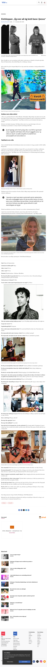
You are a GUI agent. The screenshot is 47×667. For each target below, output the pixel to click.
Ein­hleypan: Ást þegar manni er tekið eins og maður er (21, 561)
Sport (30, 637)
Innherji (38, 634)
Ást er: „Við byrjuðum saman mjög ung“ (18, 616)
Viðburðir (39, 638)
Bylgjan (38, 641)
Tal (37, 646)
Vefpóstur (15, 649)
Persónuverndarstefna (5, 641)
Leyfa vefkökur (24, 661)
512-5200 (17, 638)
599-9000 (5, 645)
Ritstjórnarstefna (16, 643)
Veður (38, 640)
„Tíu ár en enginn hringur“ (15, 554)
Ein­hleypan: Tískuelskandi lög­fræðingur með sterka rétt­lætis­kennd (24, 582)
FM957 (38, 643)
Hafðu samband (16, 641)
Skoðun (30, 640)
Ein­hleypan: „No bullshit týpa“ (16, 602)
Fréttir (30, 634)
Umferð (14, 648)
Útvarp (30, 643)
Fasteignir (39, 635)
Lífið (29, 638)
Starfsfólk (15, 646)
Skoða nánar (6, 658)
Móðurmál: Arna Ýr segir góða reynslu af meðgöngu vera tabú (23, 609)
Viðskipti (30, 635)
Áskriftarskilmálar (16, 644)
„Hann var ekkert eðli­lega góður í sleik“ (18, 568)
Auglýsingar (15, 640)
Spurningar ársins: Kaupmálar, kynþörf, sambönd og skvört (22, 595)
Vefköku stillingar (10, 661)
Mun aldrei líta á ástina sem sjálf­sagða (18, 589)
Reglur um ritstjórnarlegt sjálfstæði (6, 639)
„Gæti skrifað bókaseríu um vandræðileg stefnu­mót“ (21, 575)
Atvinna (38, 637)
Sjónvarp (30, 641)
